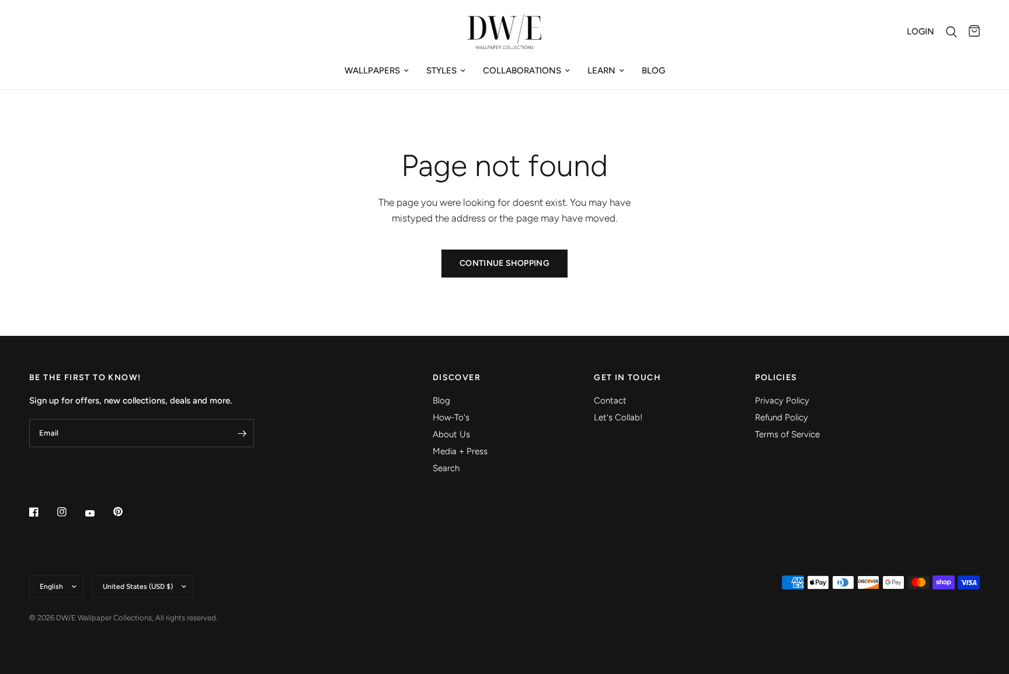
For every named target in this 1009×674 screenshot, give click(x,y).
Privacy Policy (782, 400)
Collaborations (522, 70)
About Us (451, 434)
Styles (441, 70)
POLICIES (776, 378)
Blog (653, 70)
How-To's (451, 417)
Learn (601, 70)
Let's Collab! (618, 417)
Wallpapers (372, 70)
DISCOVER (457, 378)
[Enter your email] (242, 433)
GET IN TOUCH (627, 378)
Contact (610, 400)
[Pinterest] (126, 511)
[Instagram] (70, 512)
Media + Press (460, 451)
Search (446, 468)
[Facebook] (42, 512)
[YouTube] (98, 513)
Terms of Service (787, 434)
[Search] (951, 32)
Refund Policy (781, 417)
